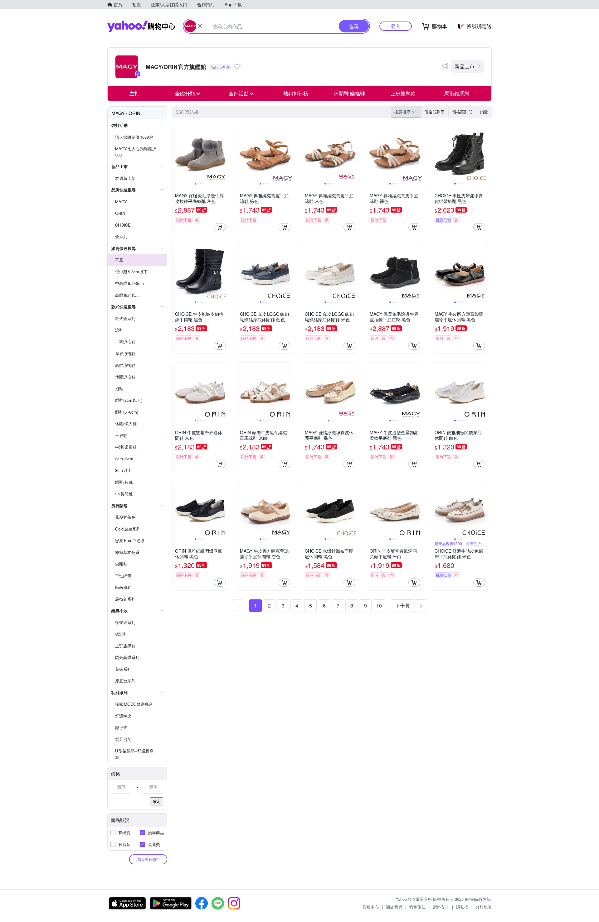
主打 (134, 93)
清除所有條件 (148, 859)
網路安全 (441, 907)
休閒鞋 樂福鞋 (349, 93)
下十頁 (402, 605)
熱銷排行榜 (295, 93)
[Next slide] (224, 153)
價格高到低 (462, 112)
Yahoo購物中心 (141, 26)
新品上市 (465, 66)
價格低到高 (434, 112)
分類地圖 (483, 907)
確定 (157, 801)
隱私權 (462, 907)
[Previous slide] (177, 153)
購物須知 (417, 907)
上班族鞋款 (403, 93)
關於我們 (394, 907)
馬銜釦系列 (456, 93)
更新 (486, 899)
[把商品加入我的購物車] (220, 227)
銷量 (484, 112)
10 (379, 605)
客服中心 (371, 907)
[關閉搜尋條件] (200, 26)
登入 (395, 26)
